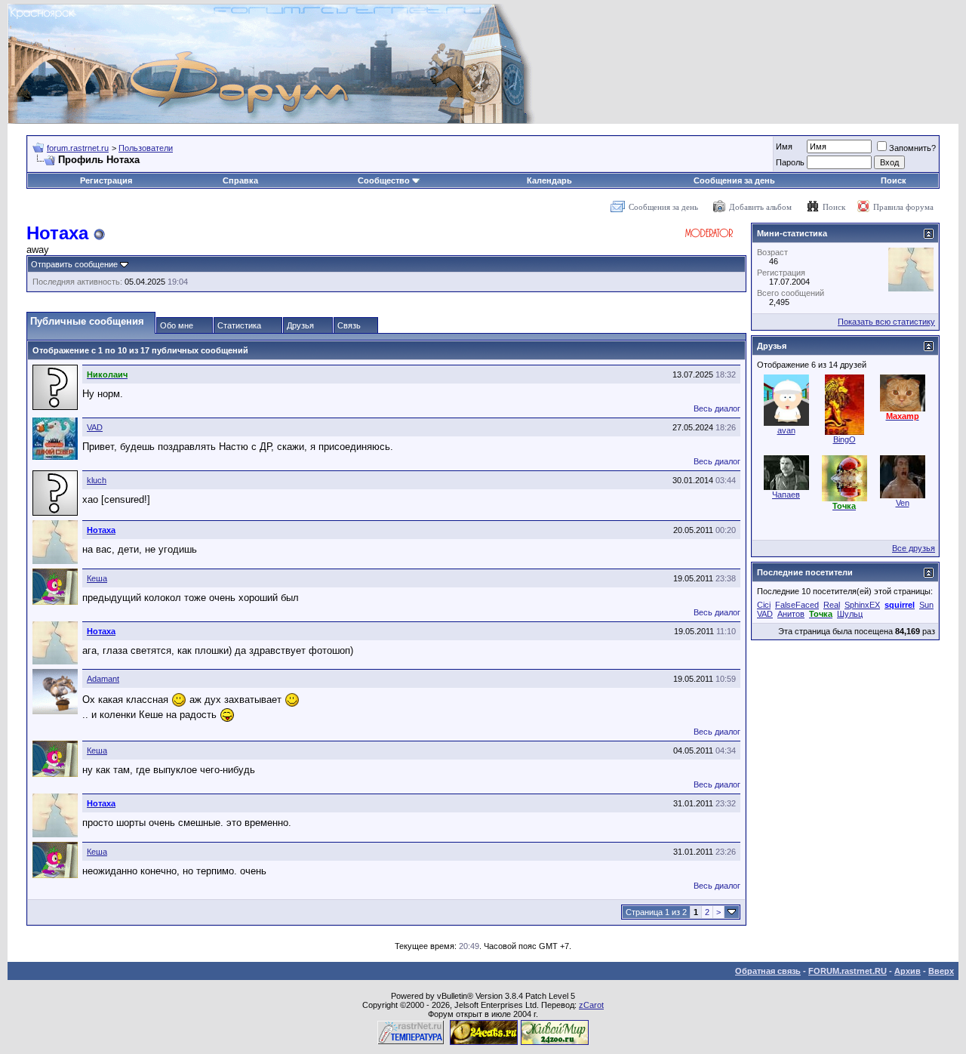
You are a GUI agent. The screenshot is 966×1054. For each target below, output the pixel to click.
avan (786, 430)
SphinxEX (862, 604)
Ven (902, 502)
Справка (240, 180)
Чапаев (786, 494)
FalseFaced (797, 604)
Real (831, 604)
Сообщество (384, 180)
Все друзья (913, 548)
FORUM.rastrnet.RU (847, 970)
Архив (907, 970)
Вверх (941, 970)
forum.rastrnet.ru (78, 148)
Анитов (790, 613)
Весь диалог (717, 408)
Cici (764, 604)
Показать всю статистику (886, 321)
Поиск (893, 180)
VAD (95, 427)
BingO (844, 439)
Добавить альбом (760, 206)
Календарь (549, 180)
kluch (96, 480)
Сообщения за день (734, 180)
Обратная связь (768, 970)
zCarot (591, 1004)
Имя (784, 146)
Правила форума (903, 206)
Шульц (850, 613)
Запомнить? (912, 148)
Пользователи (145, 148)
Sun (926, 604)
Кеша (97, 578)
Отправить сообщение (74, 264)
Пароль (790, 162)
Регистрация (106, 180)
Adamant (103, 678)
